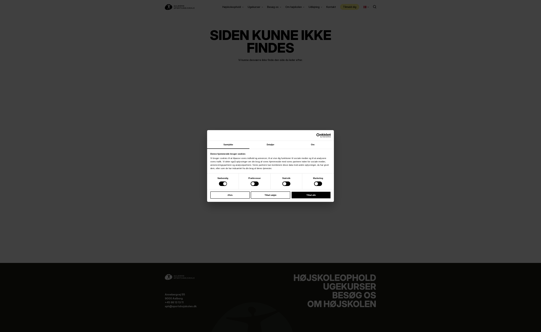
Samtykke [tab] (228, 144)
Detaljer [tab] (270, 144)
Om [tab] (312, 144)
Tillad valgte (270, 195)
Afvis (230, 195)
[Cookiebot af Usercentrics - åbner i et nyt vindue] (318, 135)
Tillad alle (311, 195)
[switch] (252, 183)
